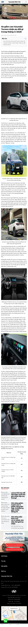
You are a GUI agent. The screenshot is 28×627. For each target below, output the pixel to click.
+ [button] (3, 608)
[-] (25, 38)
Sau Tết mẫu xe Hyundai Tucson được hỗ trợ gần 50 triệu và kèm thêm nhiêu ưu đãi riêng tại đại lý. (14, 43)
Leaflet (14, 619)
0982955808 (19, 545)
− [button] (3, 610)
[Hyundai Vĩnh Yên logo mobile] (2, 2)
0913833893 (19, 549)
